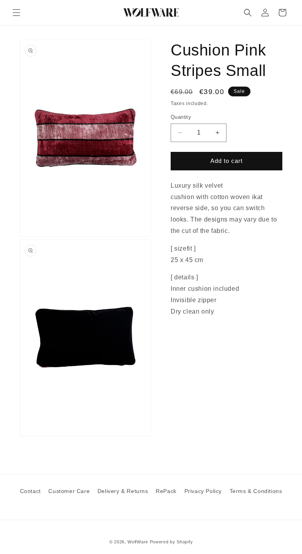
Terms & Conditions (256, 491)
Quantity (181, 117)
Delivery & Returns (123, 491)
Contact (30, 491)
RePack (166, 491)
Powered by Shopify (171, 541)
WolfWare (137, 541)
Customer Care (69, 491)
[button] (16, 12)
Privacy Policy (203, 491)
